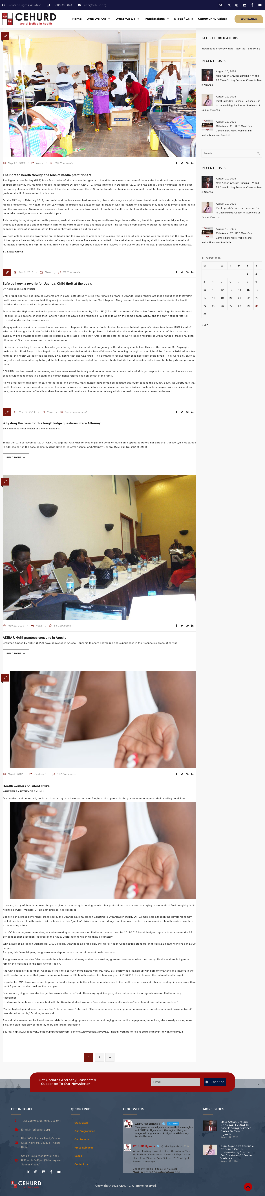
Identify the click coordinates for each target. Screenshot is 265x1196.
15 (248, 289)
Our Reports (81, 1139)
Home (77, 18)
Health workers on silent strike (26, 786)
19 (222, 298)
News (39, 163)
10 (205, 289)
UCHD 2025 (81, 1122)
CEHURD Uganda (144, 1146)
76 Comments (71, 272)
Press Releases (83, 1147)
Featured (40, 774)
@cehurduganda (170, 1146)
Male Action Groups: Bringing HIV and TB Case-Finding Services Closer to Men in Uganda (232, 80)
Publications (155, 18)
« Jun (205, 324)
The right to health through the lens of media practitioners (47, 175)
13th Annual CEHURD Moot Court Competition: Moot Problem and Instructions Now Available (228, 130)
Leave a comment (76, 412)
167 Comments (66, 774)
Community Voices (212, 18)
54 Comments (62, 625)
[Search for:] (232, 153)
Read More (17, 456)
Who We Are (96, 18)
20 (231, 298)
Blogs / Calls (183, 18)
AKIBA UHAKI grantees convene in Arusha (35, 637)
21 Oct (187, 1146)
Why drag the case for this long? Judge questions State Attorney (52, 423)
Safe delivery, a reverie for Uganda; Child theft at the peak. (47, 283)
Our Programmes (84, 1131)
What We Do (125, 18)
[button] (221, 5)
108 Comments (63, 163)
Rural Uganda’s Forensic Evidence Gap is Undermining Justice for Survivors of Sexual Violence (231, 105)
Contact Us (81, 1164)
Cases (78, 1155)
